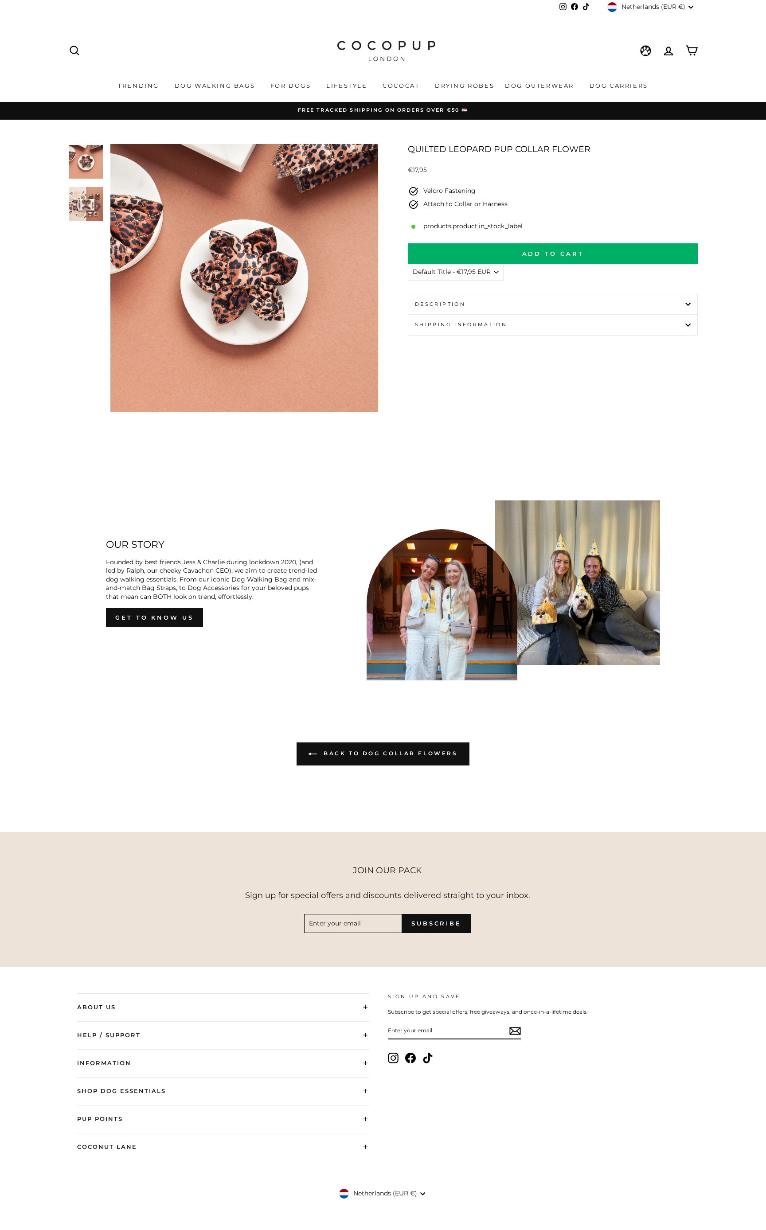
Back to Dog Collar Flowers (388, 753)
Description (440, 304)
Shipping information (461, 324)
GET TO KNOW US (154, 617)
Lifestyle (348, 85)
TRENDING (139, 85)
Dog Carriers (619, 85)
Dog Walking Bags (216, 85)
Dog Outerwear (540, 85)
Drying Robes (464, 85)
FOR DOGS (291, 85)
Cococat (402, 85)
